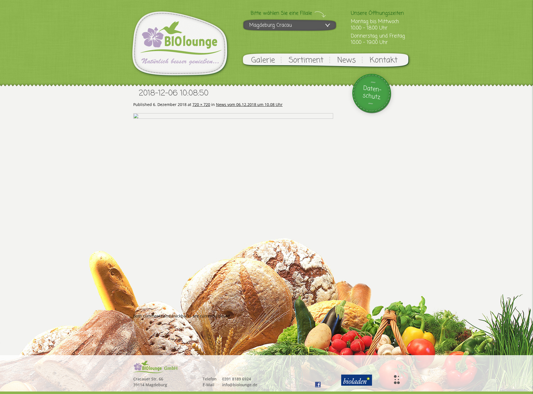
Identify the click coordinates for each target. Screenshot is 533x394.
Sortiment (306, 60)
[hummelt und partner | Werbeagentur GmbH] (397, 379)
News (346, 60)
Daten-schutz (372, 93)
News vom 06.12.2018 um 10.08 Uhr (249, 104)
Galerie (263, 60)
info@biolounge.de (239, 384)
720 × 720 (201, 104)
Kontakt (384, 60)
